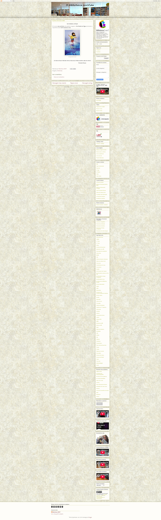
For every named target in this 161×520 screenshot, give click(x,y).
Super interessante (100, 166)
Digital (97, 286)
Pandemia (98, 341)
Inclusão (98, 311)
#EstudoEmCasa (99, 237)
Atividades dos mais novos (101, 386)
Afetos (97, 245)
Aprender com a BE (100, 249)
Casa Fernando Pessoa (101, 190)
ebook (97, 365)
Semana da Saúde (100, 357)
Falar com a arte (99, 380)
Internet (97, 313)
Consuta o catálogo (100, 143)
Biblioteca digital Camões (101, 149)
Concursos (98, 263)
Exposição (98, 299)
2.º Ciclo (98, 241)
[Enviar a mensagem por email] (70, 68)
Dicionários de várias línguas (102, 230)
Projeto (97, 349)
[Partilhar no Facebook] (74, 68)
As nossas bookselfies (100, 378)
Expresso (98, 168)
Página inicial (55, 16)
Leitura (97, 317)
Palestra (98, 339)
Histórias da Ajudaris (100, 305)
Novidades (98, 331)
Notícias (98, 388)
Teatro (97, 359)
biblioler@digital (99, 363)
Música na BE (99, 325)
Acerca (97, 396)
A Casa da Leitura (99, 182)
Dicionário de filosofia (100, 223)
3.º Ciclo (98, 243)
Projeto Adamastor (100, 157)
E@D (97, 288)
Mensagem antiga (87, 83)
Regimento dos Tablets (82, 16)
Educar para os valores (101, 151)
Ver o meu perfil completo (57, 514)
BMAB (97, 255)
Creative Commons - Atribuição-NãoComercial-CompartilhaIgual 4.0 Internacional (101, 496)
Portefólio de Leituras (100, 198)
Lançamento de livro (100, 315)
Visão (97, 174)
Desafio (97, 269)
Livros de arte (99, 155)
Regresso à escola (100, 351)
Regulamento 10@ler (100, 106)
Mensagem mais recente (59, 83)
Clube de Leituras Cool (100, 192)
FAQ (98, 16)
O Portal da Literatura (100, 196)
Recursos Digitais (91, 16)
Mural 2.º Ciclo (99, 108)
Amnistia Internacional (100, 247)
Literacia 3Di (98, 319)
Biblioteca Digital (63, 16)
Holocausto (98, 309)
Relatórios (98, 394)
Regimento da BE (72, 16)
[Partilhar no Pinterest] (75, 68)
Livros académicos (100, 153)
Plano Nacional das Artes (101, 345)
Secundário (98, 353)
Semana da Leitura (100, 355)
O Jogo (97, 170)
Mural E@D (98, 100)
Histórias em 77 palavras (101, 307)
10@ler (97, 239)
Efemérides (59, 71)
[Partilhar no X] (73, 68)
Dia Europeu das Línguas (101, 271)
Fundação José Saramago (101, 194)
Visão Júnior (98, 176)
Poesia (97, 347)
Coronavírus (98, 267)
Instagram (98, 49)
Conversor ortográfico (100, 221)
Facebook (98, 51)
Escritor (97, 297)
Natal (97, 327)
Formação (98, 303)
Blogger (90, 517)
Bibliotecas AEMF (56, 512)
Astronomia (98, 253)
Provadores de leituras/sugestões (100, 374)
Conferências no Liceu (100, 265)
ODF (97, 333)
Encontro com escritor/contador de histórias (102, 293)
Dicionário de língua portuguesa (100, 228)
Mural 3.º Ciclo (99, 110)
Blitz (97, 164)
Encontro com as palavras (101, 376)
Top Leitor (98, 361)
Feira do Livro (99, 301)
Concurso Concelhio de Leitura (102, 390)
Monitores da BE (99, 323)
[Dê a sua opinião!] (71, 68)
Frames (97, 382)
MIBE (97, 321)
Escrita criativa (99, 295)
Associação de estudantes (101, 251)
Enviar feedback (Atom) (75, 87)
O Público (98, 172)
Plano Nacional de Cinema (101, 384)
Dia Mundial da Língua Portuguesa (100, 277)
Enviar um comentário (59, 77)
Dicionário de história (100, 225)
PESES (97, 335)
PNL (97, 337)
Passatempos (99, 343)
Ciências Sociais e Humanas (102, 259)
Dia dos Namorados (100, 284)
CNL (97, 257)
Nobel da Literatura (100, 329)
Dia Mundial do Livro (100, 279)
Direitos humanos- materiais (102, 204)
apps (97, 392)
